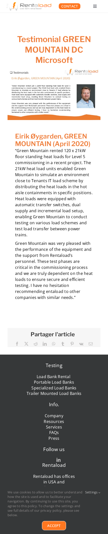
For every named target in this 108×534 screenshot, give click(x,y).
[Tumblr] (62, 344)
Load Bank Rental (54, 376)
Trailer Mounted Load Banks (54, 393)
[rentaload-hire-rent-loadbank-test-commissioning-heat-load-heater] (28, 4)
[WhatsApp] (53, 344)
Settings (91, 492)
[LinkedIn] (44, 344)
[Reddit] (35, 344)
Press (53, 438)
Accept (54, 525)
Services (54, 427)
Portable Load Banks (54, 382)
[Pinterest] (72, 344)
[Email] (90, 344)
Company (54, 415)
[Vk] (81, 344)
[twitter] (49, 460)
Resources (54, 421)
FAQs (54, 432)
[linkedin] (59, 460)
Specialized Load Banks (53, 388)
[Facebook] (17, 344)
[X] (26, 344)
